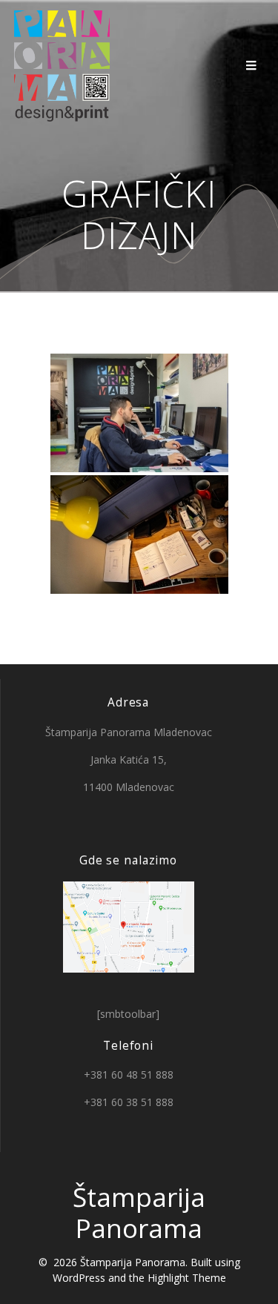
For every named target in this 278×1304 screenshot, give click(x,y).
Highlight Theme (187, 1278)
